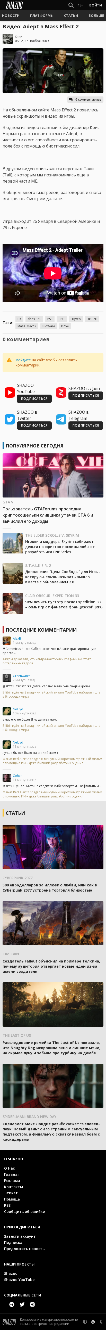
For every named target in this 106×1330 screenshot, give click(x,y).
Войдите (23, 359)
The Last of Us (17, 1035)
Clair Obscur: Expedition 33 (52, 595)
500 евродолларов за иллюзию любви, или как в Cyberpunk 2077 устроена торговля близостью (50, 888)
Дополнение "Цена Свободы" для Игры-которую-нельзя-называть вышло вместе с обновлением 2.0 (62, 576)
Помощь (12, 1199)
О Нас (9, 1168)
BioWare (48, 326)
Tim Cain (11, 953)
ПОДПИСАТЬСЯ (34, 398)
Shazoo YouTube (19, 1279)
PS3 (49, 319)
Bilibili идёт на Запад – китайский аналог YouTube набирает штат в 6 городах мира (52, 694)
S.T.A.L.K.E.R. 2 (38, 565)
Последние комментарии (41, 630)
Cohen (17, 775)
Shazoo (10, 1273)
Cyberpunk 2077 (18, 877)
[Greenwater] (7, 678)
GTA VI (8, 502)
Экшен (92, 319)
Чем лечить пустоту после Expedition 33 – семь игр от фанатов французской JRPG (64, 604)
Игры (65, 326)
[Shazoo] (14, 5)
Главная (12, 1174)
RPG (62, 319)
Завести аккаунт (20, 1236)
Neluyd (18, 709)
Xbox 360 (34, 319)
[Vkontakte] (32, 1304)
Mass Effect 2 (26, 326)
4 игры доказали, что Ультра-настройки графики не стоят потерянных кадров (47, 661)
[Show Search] (70, 5)
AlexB (17, 638)
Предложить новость (24, 1248)
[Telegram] (11, 1304)
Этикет (11, 1192)
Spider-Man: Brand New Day (29, 1116)
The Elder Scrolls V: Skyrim (52, 535)
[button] (11, 15)
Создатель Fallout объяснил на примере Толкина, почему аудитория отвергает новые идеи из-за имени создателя (51, 966)
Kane (18, 37)
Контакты (13, 1186)
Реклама (12, 1180)
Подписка (13, 1242)
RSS (7, 1205)
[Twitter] (22, 1304)
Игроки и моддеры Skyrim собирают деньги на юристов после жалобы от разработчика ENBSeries (60, 546)
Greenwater (21, 676)
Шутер (76, 319)
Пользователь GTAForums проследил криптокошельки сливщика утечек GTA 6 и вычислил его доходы (48, 515)
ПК (19, 319)
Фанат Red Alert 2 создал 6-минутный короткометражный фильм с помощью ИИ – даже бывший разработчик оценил (52, 761)
